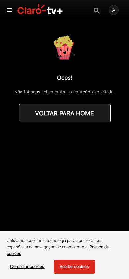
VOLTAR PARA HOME (64, 113)
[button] (114, 10)
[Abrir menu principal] (9, 10)
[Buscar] (96, 10)
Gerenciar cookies (27, 266)
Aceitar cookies (74, 266)
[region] (64, 255)
